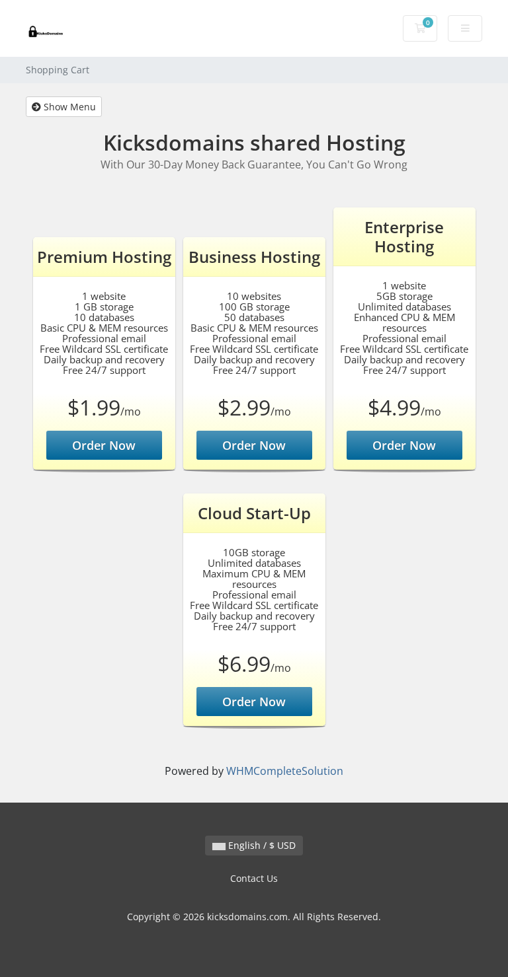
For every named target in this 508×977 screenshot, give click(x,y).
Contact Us (254, 878)
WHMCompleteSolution (284, 771)
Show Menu (68, 106)
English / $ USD (261, 845)
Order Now (104, 445)
